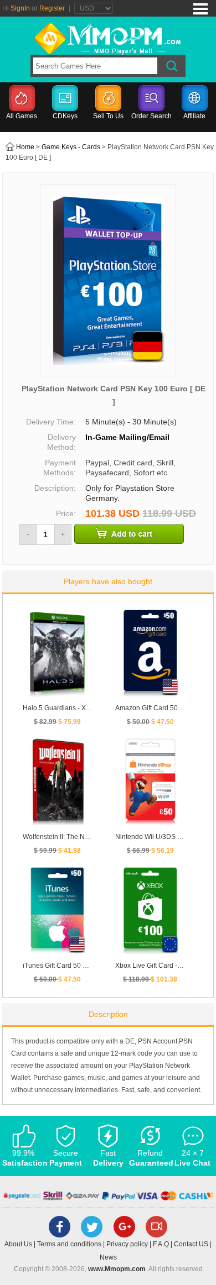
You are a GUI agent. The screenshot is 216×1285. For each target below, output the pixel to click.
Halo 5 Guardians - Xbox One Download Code (92, 708)
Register (52, 8)
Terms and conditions (69, 1244)
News (108, 1257)
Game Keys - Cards (71, 147)
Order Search (151, 116)
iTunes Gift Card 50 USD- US (66, 965)
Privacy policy (127, 1244)
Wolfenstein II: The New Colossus (73, 837)
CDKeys (65, 116)
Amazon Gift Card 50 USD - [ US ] (165, 708)
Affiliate (194, 116)
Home (25, 147)
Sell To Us (108, 116)
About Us (18, 1244)
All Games (21, 116)
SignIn (20, 8)
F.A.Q (161, 1244)
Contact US (191, 1244)
